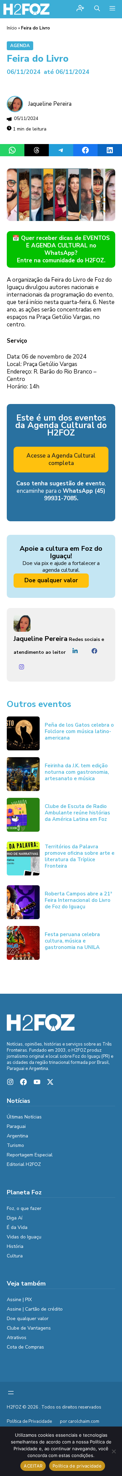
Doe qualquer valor (51, 580)
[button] (97, 9)
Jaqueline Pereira (50, 104)
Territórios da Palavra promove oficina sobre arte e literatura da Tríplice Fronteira (80, 856)
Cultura (15, 1256)
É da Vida (17, 1227)
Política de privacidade (77, 1466)
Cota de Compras (25, 1347)
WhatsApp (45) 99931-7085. (75, 494)
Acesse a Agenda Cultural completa (61, 459)
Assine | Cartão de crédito (35, 1309)
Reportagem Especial (30, 1155)
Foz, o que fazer (24, 1208)
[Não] (113, 1451)
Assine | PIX (19, 1299)
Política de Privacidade (29, 1421)
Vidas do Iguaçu (24, 1237)
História (15, 1246)
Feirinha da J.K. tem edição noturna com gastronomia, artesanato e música (77, 772)
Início (12, 28)
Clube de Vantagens (29, 1328)
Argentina (17, 1136)
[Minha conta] (80, 9)
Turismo (15, 1145)
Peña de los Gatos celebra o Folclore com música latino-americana (79, 731)
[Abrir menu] (11, 1393)
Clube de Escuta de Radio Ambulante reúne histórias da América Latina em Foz (77, 813)
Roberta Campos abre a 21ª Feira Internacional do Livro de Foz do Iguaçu (78, 900)
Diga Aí (14, 1218)
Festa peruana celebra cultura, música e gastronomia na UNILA (72, 941)
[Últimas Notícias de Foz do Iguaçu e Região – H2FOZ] (26, 9)
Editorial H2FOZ (24, 1164)
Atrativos (16, 1337)
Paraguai (16, 1126)
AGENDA (20, 46)
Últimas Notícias (24, 1117)
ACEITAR (33, 1466)
